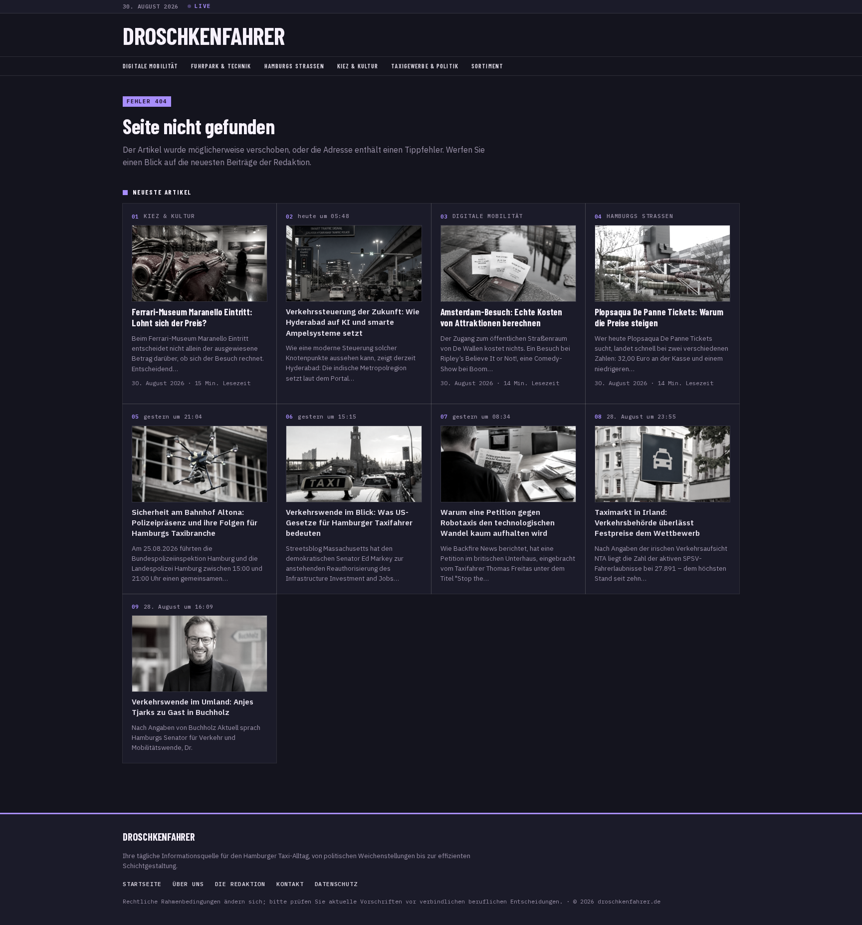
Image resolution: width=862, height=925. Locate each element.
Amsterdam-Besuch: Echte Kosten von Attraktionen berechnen (501, 317)
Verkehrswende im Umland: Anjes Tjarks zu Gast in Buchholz (192, 706)
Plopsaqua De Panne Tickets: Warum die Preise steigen (659, 317)
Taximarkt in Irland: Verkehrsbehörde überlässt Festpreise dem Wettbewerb (647, 522)
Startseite (142, 884)
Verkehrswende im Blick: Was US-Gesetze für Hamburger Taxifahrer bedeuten (349, 522)
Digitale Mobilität (150, 66)
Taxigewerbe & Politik (424, 66)
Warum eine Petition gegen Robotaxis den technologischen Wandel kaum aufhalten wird (497, 522)
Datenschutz (336, 884)
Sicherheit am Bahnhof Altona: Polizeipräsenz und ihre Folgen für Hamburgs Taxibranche (194, 522)
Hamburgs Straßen (294, 66)
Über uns (188, 884)
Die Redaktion (240, 884)
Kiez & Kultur (358, 66)
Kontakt (290, 884)
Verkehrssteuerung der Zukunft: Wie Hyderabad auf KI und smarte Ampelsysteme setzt (353, 322)
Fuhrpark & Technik (221, 66)
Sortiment (487, 66)
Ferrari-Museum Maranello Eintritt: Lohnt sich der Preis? (192, 317)
